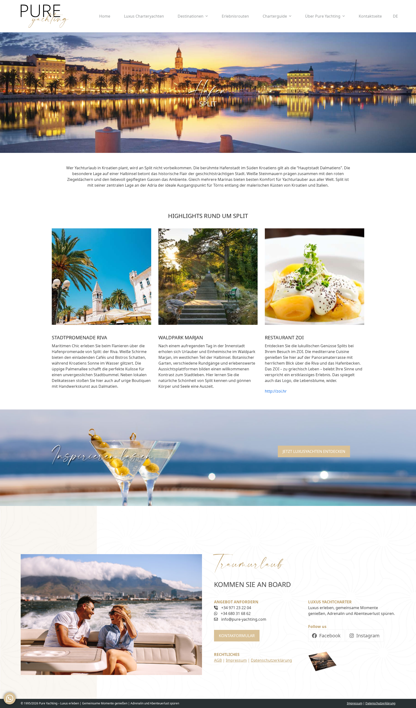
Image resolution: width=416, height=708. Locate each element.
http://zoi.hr (276, 391)
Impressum (236, 660)
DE (395, 16)
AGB (218, 660)
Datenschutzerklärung (271, 660)
